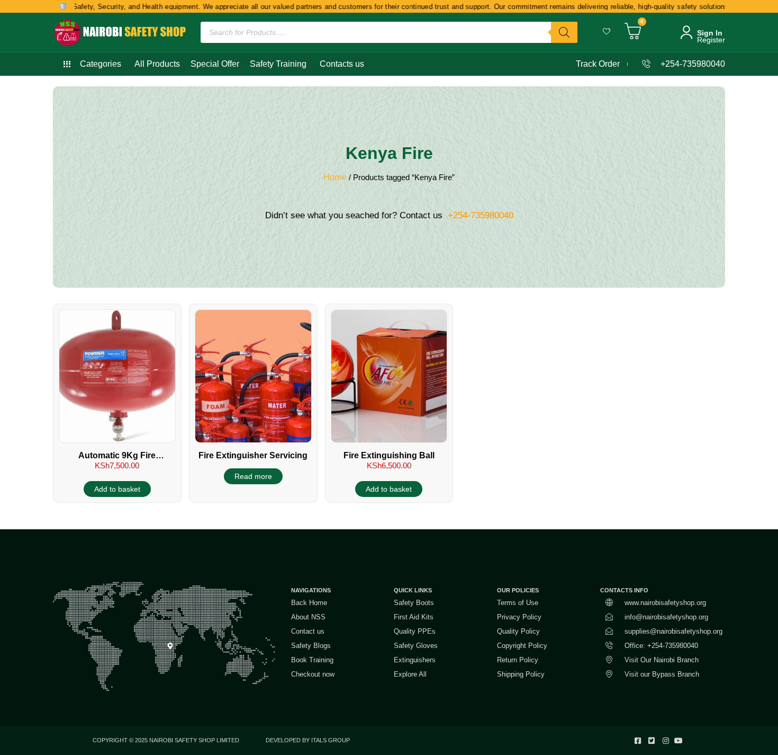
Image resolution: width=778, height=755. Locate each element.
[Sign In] (686, 32)
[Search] (564, 32)
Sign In (709, 33)
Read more (253, 476)
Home (335, 177)
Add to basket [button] (117, 489)
